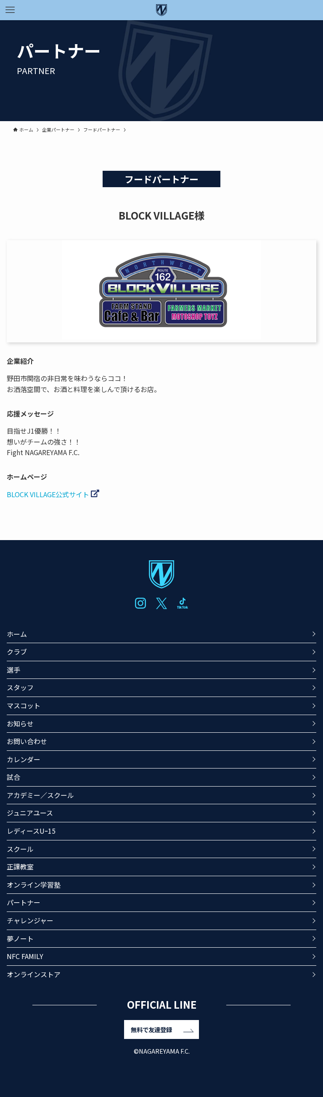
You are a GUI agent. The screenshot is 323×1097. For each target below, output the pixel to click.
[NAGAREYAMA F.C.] (161, 10)
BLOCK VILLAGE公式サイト (49, 494)
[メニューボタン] (10, 10)
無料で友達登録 (151, 1029)
